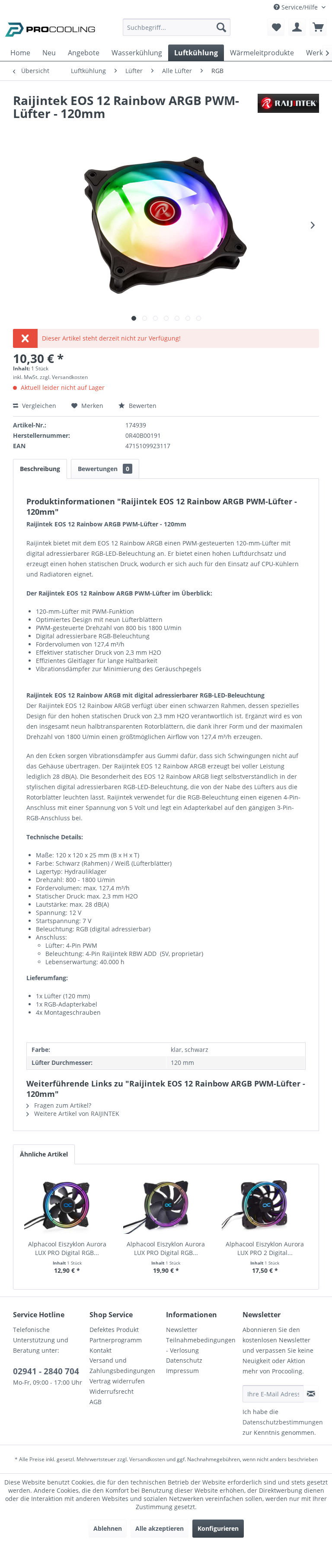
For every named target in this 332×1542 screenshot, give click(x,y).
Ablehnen (107, 1528)
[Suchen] (221, 27)
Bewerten (141, 405)
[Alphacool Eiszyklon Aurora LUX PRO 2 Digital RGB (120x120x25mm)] (265, 1205)
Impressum (182, 1371)
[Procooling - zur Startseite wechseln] (50, 29)
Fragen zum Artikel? (61, 1105)
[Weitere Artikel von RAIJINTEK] (288, 109)
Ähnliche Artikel (44, 1154)
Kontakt (100, 1350)
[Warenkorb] (318, 27)
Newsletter (182, 1329)
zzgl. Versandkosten (64, 377)
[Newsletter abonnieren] (311, 1393)
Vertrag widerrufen (117, 1381)
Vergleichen (38, 405)
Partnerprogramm (115, 1340)
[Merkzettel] (275, 27)
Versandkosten (147, 1459)
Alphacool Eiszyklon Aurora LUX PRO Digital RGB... (67, 1248)
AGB (95, 1402)
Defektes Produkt (114, 1329)
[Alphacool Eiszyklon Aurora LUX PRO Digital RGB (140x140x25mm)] (166, 1205)
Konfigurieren (218, 1528)
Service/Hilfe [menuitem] (299, 7)
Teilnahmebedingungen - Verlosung (201, 1345)
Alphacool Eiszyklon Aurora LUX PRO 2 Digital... (265, 1248)
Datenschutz (184, 1360)
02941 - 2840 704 (46, 1371)
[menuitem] (177, 31)
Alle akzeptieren (159, 1528)
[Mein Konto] (297, 27)
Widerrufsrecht (111, 1391)
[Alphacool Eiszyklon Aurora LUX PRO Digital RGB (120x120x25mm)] (67, 1205)
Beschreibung (40, 469)
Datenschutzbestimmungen (283, 1422)
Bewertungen (103, 469)
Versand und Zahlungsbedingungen (122, 1365)
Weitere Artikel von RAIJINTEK (75, 1113)
